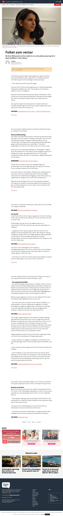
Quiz (28, 4)
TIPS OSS (58, 4)
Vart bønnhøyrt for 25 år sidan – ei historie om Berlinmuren (34, 111)
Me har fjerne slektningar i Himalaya (27, 210)
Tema (33, 506)
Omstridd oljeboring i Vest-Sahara (28, 161)
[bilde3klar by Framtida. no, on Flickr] (22, 121)
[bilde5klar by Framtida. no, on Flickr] (22, 268)
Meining (31, 4)
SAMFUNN (24, 422)
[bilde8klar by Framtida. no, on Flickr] (22, 374)
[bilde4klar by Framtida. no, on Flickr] (22, 196)
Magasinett (24, 4)
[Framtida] (4, 2)
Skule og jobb (12, 4)
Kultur (7, 4)
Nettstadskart (35, 503)
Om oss (34, 500)
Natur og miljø (18, 4)
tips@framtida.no (53, 497)
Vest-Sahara (38, 422)
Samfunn (3, 4)
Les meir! (42, 514)
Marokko (33, 422)
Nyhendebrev (35, 504)
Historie (29, 422)
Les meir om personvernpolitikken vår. (8, 501)
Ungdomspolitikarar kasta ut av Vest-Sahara (30, 364)
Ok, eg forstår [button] (47, 514)
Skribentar (34, 501)
